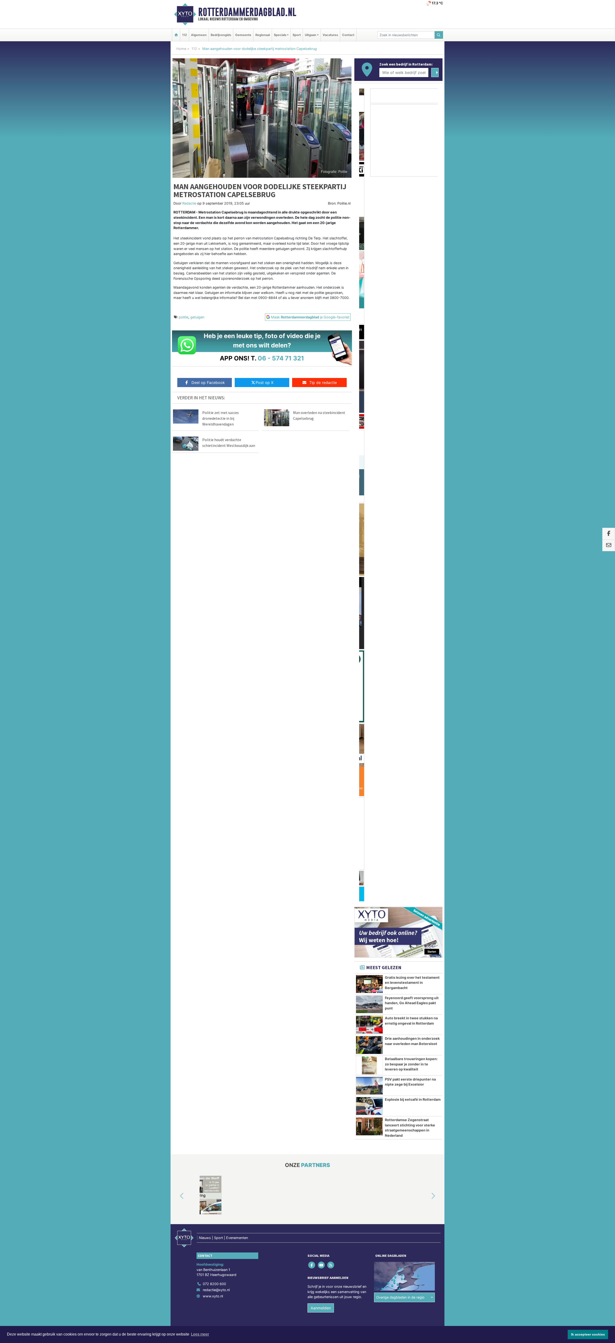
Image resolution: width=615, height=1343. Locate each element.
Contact (348, 35)
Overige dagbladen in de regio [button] (400, 731)
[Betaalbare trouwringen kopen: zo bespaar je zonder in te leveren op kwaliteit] (369, 499)
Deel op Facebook (208, 382)
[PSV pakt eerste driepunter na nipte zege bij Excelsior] (369, 519)
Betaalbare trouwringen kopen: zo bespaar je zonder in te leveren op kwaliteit (411, 497)
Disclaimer (399, 770)
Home (181, 49)
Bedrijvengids (221, 35)
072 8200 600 (214, 717)
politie (183, 317)
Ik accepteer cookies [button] (588, 1334)
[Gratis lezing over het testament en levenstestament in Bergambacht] (369, 417)
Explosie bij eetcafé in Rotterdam (413, 533)
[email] (609, 545)
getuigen (197, 317)
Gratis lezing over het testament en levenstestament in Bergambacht (412, 416)
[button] (176, 629)
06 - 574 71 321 (281, 358)
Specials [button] (280, 35)
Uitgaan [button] (310, 35)
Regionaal (262, 35)
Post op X (264, 382)
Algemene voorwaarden (371, 770)
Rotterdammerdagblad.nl (247, 12)
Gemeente (243, 35)
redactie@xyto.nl (216, 723)
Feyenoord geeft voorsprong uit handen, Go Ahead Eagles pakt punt (412, 436)
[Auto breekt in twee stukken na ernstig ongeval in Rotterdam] (369, 458)
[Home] (176, 35)
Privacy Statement (424, 770)
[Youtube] (321, 698)
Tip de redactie (323, 382)
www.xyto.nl (213, 729)
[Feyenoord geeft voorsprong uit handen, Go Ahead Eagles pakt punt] (369, 438)
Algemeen (199, 35)
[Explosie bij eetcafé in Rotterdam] (369, 539)
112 (184, 35)
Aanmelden (321, 741)
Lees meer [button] (200, 1334)
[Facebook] (312, 698)
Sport (297, 35)
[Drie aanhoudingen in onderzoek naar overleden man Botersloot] (369, 478)
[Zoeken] (439, 35)
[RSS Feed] (331, 698)
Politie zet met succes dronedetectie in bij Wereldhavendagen (220, 418)
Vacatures (330, 35)
